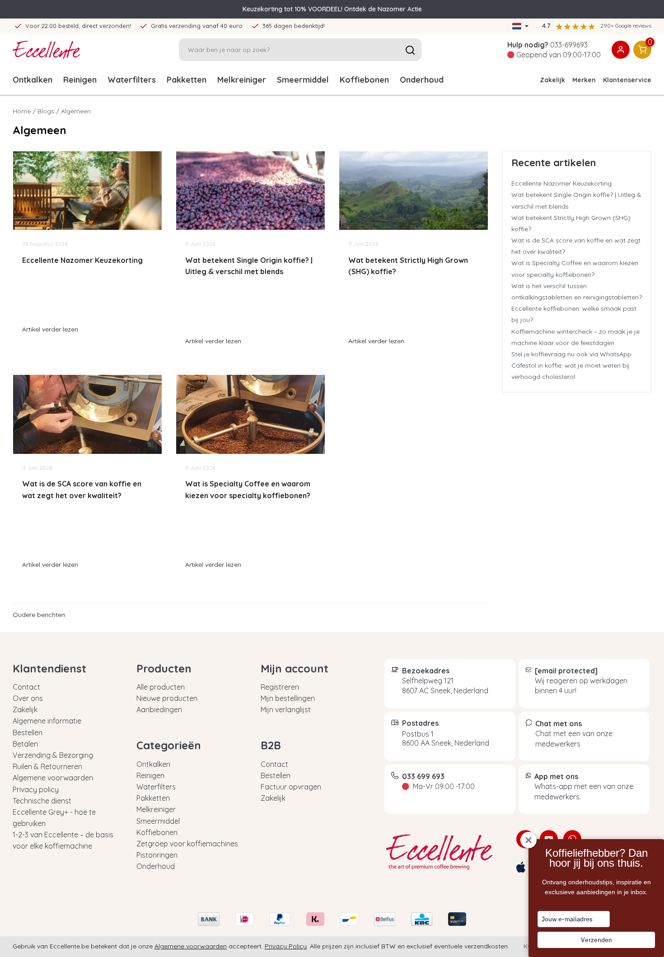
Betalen (25, 743)
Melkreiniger (241, 80)
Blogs (45, 111)
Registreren (280, 686)
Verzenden (596, 940)
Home (22, 111)
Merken (584, 80)
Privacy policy (36, 789)
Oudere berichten (39, 615)
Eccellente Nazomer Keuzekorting (561, 183)
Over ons (28, 698)
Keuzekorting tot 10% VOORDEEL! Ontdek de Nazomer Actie (332, 9)
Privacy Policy (286, 946)
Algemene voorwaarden (53, 777)
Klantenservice (627, 80)
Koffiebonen (364, 80)
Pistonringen (157, 854)
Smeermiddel (303, 80)
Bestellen (27, 732)
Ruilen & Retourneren (47, 766)
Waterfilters (132, 80)
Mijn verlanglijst (286, 709)
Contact (26, 686)
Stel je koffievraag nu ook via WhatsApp (571, 354)
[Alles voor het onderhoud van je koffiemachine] (443, 852)
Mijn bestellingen (288, 698)
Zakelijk (552, 80)
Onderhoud (422, 80)
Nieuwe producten (166, 698)
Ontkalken (32, 80)
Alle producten (160, 686)
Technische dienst (42, 800)
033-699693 (569, 44)
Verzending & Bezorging (53, 755)
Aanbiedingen (159, 709)
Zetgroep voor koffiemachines (187, 843)
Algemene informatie (47, 720)
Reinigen (80, 80)
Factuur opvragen (291, 786)
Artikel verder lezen (50, 329)
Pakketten (186, 80)
